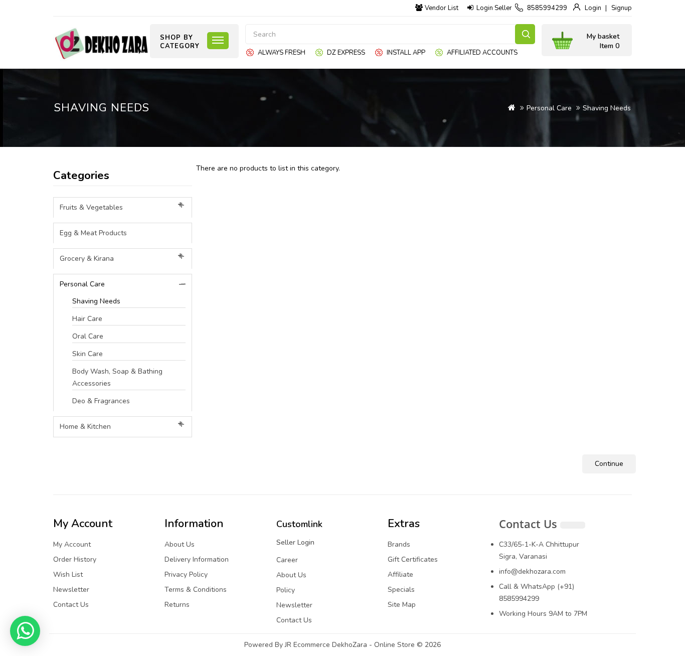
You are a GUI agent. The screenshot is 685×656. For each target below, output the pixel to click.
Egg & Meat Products (93, 233)
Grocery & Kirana (87, 258)
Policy (285, 590)
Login (593, 8)
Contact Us (71, 604)
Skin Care (87, 354)
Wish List (68, 574)
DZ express (346, 52)
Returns (177, 604)
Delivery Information (196, 559)
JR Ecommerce (307, 644)
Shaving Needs (607, 108)
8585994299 (547, 8)
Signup (621, 8)
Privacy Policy (186, 574)
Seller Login (295, 542)
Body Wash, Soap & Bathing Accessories (117, 377)
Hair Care (87, 318)
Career (287, 560)
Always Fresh (281, 52)
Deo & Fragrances (101, 401)
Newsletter (71, 589)
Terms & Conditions (195, 589)
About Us (179, 544)
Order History (74, 559)
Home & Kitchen (85, 426)
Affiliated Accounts (482, 52)
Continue (609, 463)
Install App (406, 52)
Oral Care (87, 336)
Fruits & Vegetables (91, 207)
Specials (401, 589)
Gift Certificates (413, 559)
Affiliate (400, 574)
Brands (399, 544)
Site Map (402, 604)
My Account (72, 544)
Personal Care (549, 108)
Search (525, 34)
